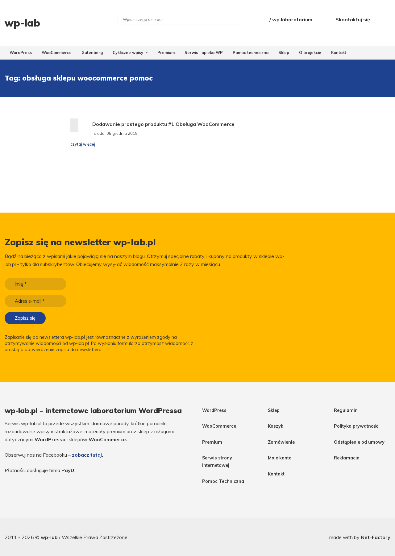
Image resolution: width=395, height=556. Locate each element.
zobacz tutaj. (87, 455)
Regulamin (346, 410)
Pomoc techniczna (250, 52)
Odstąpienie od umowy (359, 442)
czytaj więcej (82, 144)
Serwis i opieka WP (204, 52)
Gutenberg (92, 52)
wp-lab (50, 537)
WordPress (21, 52)
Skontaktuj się (352, 19)
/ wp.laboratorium (290, 19)
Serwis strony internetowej (217, 461)
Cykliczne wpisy (128, 52)
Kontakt (338, 52)
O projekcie (310, 52)
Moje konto (280, 458)
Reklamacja (347, 458)
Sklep (283, 52)
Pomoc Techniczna (223, 481)
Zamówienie (281, 442)
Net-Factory (375, 537)
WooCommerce (57, 52)
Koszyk (275, 426)
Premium (166, 52)
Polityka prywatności (357, 426)
